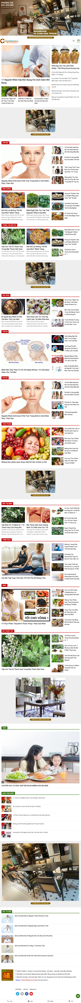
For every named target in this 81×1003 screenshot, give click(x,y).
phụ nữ (5, 378)
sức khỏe (5, 295)
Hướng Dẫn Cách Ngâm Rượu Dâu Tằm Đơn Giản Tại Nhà (30, 832)
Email (52, 1001)
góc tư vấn (6, 912)
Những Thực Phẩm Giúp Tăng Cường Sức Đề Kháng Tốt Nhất (72, 602)
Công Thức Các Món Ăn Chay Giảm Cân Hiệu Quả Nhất (71, 612)
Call (11, 1001)
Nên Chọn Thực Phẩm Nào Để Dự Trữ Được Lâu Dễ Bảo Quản (72, 441)
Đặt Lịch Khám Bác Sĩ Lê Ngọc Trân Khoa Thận (30, 946)
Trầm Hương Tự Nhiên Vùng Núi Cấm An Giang (72, 668)
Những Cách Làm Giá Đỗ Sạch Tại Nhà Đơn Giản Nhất (71, 451)
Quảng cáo (33, 989)
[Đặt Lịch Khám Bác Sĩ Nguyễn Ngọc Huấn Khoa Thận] (7, 929)
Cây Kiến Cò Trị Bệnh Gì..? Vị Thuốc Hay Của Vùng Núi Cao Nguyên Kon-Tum (12, 527)
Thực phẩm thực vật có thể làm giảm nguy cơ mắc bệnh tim (72, 431)
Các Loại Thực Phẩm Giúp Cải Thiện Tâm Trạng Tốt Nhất (71, 461)
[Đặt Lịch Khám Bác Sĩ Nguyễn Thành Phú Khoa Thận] (7, 919)
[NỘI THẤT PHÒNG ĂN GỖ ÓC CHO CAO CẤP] (40, 18)
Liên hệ (25, 989)
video (4, 585)
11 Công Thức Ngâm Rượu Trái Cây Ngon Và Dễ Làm (29, 798)
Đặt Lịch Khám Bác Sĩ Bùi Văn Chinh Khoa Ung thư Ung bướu (34, 955)
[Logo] (10, 41)
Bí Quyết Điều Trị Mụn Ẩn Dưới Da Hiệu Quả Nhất (42, 101)
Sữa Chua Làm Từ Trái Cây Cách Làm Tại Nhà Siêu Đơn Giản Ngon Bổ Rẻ (38, 319)
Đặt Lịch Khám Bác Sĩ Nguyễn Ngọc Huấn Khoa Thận (31, 926)
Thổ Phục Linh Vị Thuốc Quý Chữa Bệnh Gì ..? (72, 252)
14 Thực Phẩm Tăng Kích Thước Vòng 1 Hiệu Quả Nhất (23, 624)
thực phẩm (6, 424)
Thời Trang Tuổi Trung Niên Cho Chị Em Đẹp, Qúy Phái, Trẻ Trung (72, 169)
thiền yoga (6, 540)
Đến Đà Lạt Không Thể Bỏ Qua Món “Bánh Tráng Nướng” (11, 212)
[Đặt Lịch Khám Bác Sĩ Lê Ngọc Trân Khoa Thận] (7, 949)
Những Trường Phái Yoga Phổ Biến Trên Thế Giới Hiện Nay (71, 547)
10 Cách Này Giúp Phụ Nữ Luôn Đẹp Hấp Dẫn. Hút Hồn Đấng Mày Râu (72, 150)
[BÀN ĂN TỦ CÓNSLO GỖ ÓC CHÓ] (40, 697)
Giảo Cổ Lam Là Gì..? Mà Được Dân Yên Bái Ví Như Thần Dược (71, 648)
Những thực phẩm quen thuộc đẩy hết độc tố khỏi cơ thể (24, 462)
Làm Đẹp (5, 143)
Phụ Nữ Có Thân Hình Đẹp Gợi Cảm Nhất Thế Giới (72, 405)
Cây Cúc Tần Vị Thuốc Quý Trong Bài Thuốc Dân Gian (22, 669)
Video (4, 728)
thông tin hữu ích (9, 225)
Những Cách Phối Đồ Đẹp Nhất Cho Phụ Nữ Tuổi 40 (28, 824)
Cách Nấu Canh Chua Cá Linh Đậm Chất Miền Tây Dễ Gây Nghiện (72, 206)
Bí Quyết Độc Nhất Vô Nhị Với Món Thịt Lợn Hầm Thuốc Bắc (11, 319)
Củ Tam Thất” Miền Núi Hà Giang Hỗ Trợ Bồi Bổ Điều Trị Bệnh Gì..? (72, 510)
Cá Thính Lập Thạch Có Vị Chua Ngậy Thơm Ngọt (72, 216)
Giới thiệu (18, 989)
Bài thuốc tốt (7, 631)
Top (72, 1001)
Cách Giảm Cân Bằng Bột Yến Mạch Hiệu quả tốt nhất (72, 622)
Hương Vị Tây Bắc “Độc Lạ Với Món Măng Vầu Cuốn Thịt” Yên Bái (72, 196)
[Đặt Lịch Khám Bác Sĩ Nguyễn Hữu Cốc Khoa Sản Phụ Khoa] (7, 939)
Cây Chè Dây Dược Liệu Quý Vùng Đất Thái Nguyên (72, 658)
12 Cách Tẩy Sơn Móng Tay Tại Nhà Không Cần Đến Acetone (31, 815)
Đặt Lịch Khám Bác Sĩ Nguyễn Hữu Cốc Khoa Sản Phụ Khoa (33, 936)
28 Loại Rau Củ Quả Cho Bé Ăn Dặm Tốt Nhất (27, 806)
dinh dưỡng (6, 189)
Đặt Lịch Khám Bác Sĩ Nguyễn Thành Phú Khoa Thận (31, 916)
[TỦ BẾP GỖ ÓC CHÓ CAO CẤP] (40, 481)
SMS (31, 1001)
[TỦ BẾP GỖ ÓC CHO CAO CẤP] (40, 121)
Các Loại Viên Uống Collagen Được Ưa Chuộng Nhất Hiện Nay (72, 592)
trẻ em (5, 332)
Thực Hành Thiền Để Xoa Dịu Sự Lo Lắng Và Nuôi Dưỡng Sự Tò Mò (72, 566)
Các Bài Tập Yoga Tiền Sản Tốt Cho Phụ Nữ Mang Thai (23, 578)
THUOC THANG (21, 971)
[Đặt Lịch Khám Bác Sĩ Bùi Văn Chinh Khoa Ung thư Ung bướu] (7, 959)
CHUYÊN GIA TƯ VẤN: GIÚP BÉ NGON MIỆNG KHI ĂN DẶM (24, 786)
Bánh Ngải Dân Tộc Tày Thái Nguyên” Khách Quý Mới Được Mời (38, 212)
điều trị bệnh (7, 504)
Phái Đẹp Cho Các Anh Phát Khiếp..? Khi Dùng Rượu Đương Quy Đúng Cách (65, 68)
